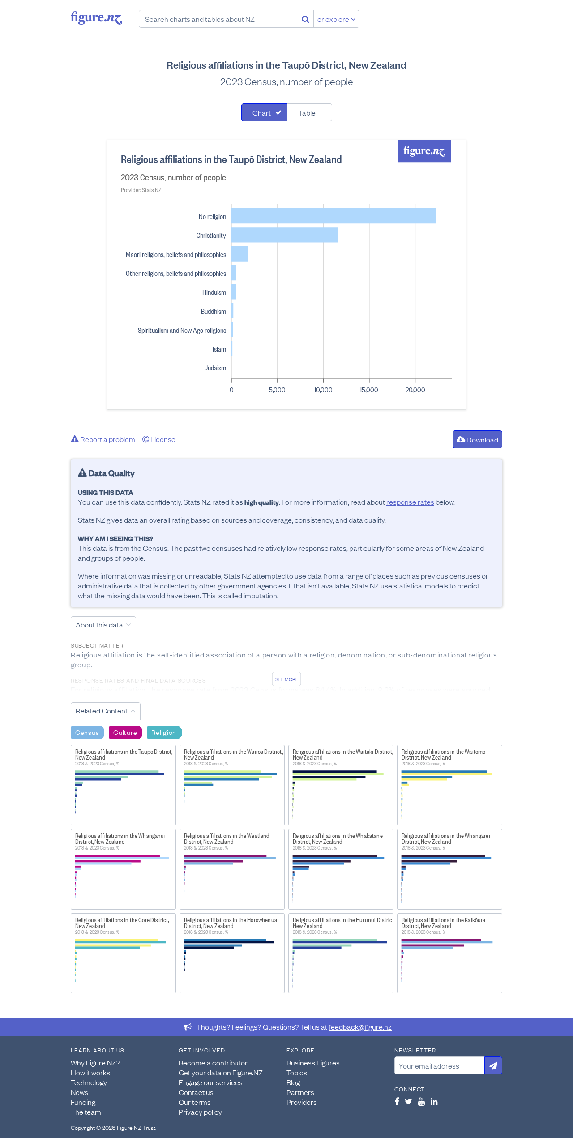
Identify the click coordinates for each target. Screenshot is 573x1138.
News (79, 1092)
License (162, 439)
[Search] (305, 19)
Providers (301, 1102)
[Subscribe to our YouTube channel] (421, 1101)
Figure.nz (96, 18)
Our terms (195, 1102)
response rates (410, 502)
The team (86, 1112)
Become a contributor (213, 1062)
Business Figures (313, 1062)
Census (87, 732)
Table (307, 112)
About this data (99, 624)
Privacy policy (200, 1112)
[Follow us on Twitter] (408, 1101)
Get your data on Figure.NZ (221, 1072)
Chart (261, 112)
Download (481, 439)
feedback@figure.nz (360, 1026)
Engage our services (211, 1082)
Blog (293, 1082)
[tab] (264, 112)
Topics (296, 1072)
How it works (90, 1072)
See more (286, 679)
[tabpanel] (286, 274)
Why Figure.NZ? (95, 1062)
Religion (163, 732)
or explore (334, 19)
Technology (89, 1082)
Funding (83, 1102)
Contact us (196, 1092)
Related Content (102, 710)
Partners (300, 1092)
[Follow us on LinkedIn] (434, 1101)
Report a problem (107, 439)
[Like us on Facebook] (396, 1101)
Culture (125, 732)
